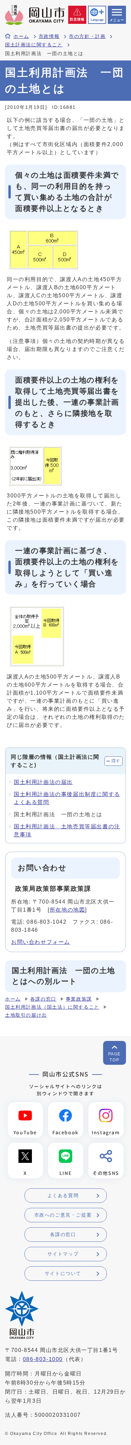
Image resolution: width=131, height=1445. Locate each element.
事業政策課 (79, 999)
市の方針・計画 (87, 36)
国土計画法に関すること (34, 44)
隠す (116, 761)
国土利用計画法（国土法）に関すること (52, 1007)
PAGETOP (114, 1057)
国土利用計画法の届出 (43, 782)
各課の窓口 (43, 999)
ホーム (21, 36)
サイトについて (63, 1273)
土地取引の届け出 (26, 1015)
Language (97, 19)
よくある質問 (63, 1195)
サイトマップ (63, 1254)
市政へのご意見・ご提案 (63, 1215)
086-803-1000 (43, 1359)
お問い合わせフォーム (40, 942)
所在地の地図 (67, 910)
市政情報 (49, 36)
